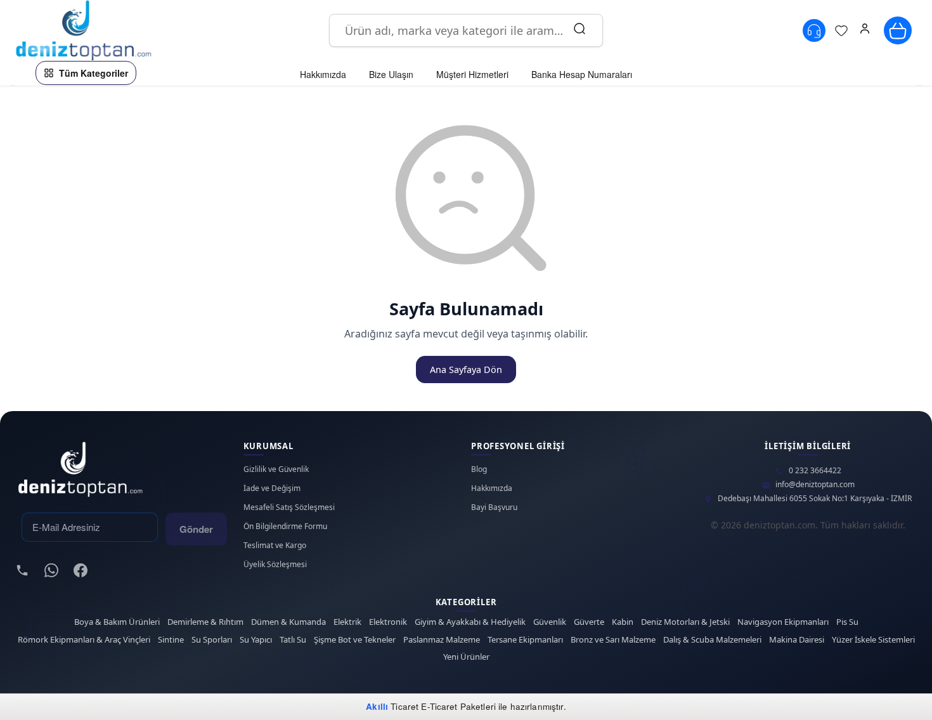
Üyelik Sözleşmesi (275, 565)
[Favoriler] (841, 30)
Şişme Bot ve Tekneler (355, 639)
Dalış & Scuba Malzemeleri (712, 639)
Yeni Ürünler (466, 656)
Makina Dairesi (796, 639)
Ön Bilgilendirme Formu (285, 526)
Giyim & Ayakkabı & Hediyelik (470, 622)
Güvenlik (549, 622)
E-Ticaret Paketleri (458, 706)
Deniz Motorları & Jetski (685, 622)
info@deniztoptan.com (815, 485)
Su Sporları (211, 639)
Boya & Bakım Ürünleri (117, 622)
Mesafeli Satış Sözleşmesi (289, 507)
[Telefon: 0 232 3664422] (814, 30)
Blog (479, 469)
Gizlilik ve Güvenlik (276, 469)
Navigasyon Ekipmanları (783, 622)
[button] (864, 30)
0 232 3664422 (815, 471)
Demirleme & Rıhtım (205, 622)
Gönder (196, 529)
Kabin (622, 622)
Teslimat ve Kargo (274, 545)
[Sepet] (897, 30)
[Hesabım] (864, 30)
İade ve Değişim (272, 488)
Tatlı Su (293, 639)
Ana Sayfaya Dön (466, 369)
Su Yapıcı (256, 639)
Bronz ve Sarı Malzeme (613, 639)
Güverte (589, 622)
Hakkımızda (491, 488)
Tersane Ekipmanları (525, 639)
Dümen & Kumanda (288, 622)
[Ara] (579, 30)
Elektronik (388, 622)
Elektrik (347, 622)
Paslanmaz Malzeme (441, 639)
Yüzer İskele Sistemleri (873, 639)
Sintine (171, 639)
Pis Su (847, 622)
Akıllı (377, 706)
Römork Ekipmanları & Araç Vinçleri (84, 639)
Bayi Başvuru (494, 507)
